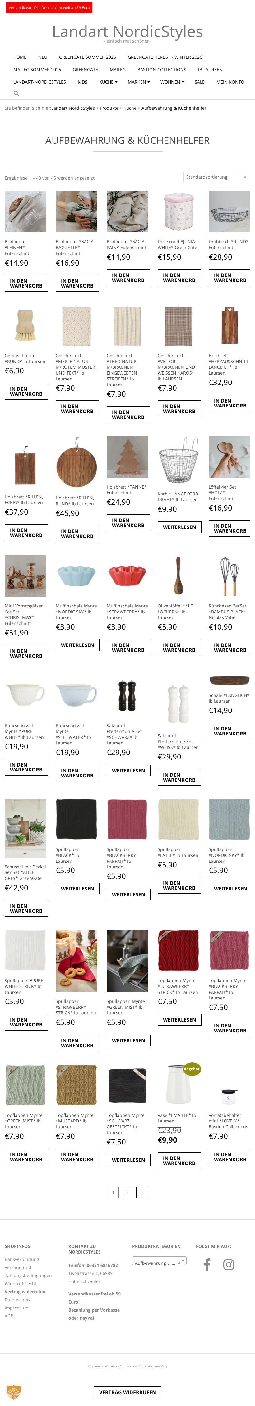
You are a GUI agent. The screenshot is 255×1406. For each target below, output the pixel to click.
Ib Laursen (210, 69)
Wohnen (170, 82)
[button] (16, 93)
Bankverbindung (22, 1259)
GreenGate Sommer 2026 (87, 57)
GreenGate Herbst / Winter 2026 (165, 57)
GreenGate (85, 69)
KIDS (82, 82)
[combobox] (159, 1260)
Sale (200, 82)
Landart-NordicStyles (39, 82)
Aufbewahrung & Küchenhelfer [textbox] (160, 1263)
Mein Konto (230, 82)
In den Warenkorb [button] (26, 283)
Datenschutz (18, 1300)
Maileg (118, 69)
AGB (9, 1316)
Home (19, 57)
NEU (42, 57)
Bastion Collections (161, 69)
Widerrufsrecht (20, 1283)
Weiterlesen (179, 527)
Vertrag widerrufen (127, 1392)
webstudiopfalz (156, 1365)
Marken (137, 82)
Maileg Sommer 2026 (37, 69)
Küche (106, 82)
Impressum (16, 1308)
